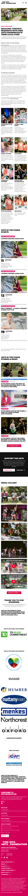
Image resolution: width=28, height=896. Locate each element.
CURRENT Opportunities (7, 870)
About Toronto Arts (7, 862)
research (23, 87)
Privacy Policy (5, 872)
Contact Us (4, 866)
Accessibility (4, 874)
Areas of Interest (6, 824)
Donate (3, 864)
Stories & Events (5, 868)
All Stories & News (13, 445)
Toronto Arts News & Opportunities (10, 826)
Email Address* (5, 818)
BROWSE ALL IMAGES (13, 592)
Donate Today (8, 470)
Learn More (19, 470)
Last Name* (4, 813)
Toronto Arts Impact (7, 828)
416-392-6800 (9, 853)
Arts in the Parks (6, 832)
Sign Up (4, 835)
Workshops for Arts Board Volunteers (11, 830)
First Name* (4, 807)
